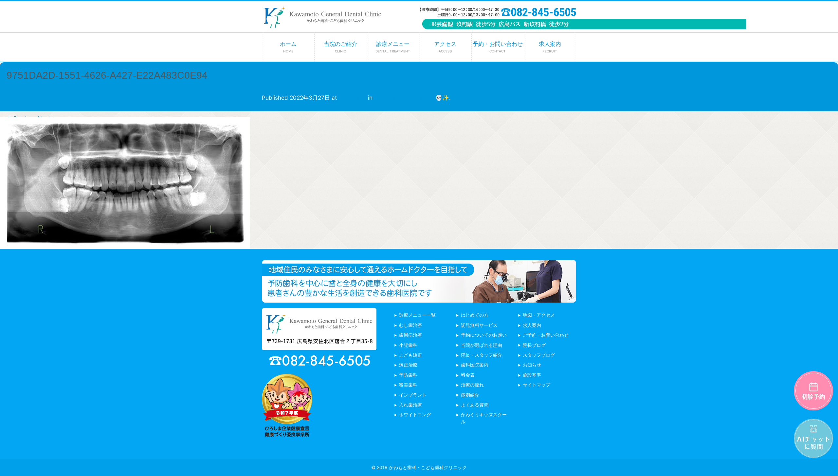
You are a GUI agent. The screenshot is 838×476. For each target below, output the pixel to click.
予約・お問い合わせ (498, 47)
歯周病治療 (410, 335)
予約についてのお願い (484, 335)
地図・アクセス (539, 315)
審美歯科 (408, 384)
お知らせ (532, 364)
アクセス (445, 47)
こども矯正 (410, 355)
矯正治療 (408, 364)
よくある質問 (474, 404)
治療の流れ (472, 384)
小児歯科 (408, 345)
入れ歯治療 (410, 404)
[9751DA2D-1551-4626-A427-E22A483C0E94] (125, 244)
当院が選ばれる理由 (481, 345)
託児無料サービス (479, 325)
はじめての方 (474, 315)
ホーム (288, 47)
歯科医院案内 (474, 364)
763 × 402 (352, 97)
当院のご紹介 (340, 47)
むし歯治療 (410, 325)
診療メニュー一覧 (417, 315)
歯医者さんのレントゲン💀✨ (411, 97)
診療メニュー (392, 47)
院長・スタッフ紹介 (481, 355)
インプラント (413, 395)
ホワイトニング (415, 414)
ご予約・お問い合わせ (546, 335)
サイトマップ (536, 384)
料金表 (468, 375)
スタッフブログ (539, 355)
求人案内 (550, 47)
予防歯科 (408, 375)
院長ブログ (534, 345)
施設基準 (532, 375)
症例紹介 (470, 395)
